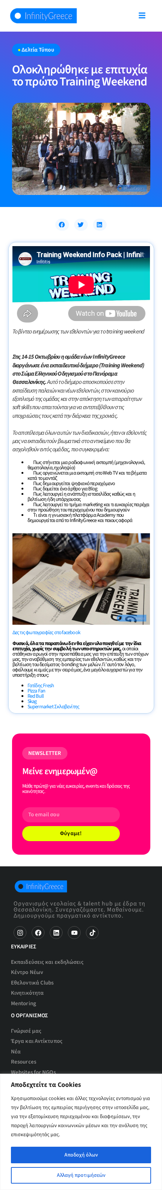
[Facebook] (38, 932)
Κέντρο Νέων (27, 972)
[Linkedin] (56, 932)
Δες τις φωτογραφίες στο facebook (46, 632)
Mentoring (23, 1003)
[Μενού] (142, 15)
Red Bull (36, 696)
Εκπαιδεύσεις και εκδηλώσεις (47, 962)
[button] (62, 225)
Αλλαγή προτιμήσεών (81, 1175)
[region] (81, 1132)
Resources (23, 1062)
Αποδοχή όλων (81, 1155)
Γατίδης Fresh (41, 685)
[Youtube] (74, 932)
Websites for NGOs (33, 1072)
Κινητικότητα (27, 993)
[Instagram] (20, 932)
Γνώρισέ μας (26, 1031)
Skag (32, 701)
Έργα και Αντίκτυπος (37, 1041)
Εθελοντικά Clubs (32, 983)
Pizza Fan (37, 691)
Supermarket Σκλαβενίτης (53, 707)
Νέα (16, 1052)
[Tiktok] (92, 932)
